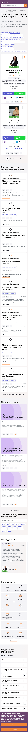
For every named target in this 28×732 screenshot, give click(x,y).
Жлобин (4, 531)
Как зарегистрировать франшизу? (11, 262)
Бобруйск (4, 526)
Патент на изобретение (6, 37)
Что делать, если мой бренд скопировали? (13, 288)
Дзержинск (20, 528)
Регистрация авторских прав (7, 46)
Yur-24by (6, 2)
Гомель (3, 524)
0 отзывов (19, 122)
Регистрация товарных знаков (7, 48)
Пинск (14, 526)
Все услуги (6, 11)
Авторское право (4, 32)
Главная (2, 10)
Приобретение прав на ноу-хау (7, 44)
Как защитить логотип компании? (11, 210)
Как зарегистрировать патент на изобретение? (14, 236)
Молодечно (20, 526)
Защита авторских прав (15, 32)
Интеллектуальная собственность (12, 11)
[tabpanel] (13, 557)
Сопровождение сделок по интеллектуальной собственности (13, 51)
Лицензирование (19, 34)
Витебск (17, 524)
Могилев (23, 524)
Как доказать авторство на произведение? (13, 376)
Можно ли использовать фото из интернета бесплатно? (12, 317)
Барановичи (4, 528)
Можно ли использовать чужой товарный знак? (12, 182)
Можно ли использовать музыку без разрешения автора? (12, 347)
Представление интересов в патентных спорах (10, 39)
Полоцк (10, 528)
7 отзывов (19, 75)
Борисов (9, 526)
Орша (15, 528)
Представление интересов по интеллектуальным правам (12, 41)
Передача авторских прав (18, 37)
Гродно (12, 524)
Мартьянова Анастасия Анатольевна (14, 71)
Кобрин (9, 531)
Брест (8, 524)
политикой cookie (16, 718)
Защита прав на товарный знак (7, 34)
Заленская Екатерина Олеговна (14, 121)
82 (20, 159)
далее (6, 27)
